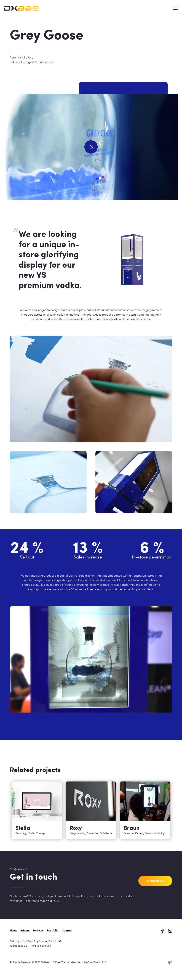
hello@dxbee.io (19, 945)
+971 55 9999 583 (41, 945)
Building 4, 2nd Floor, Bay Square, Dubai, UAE (35, 941)
